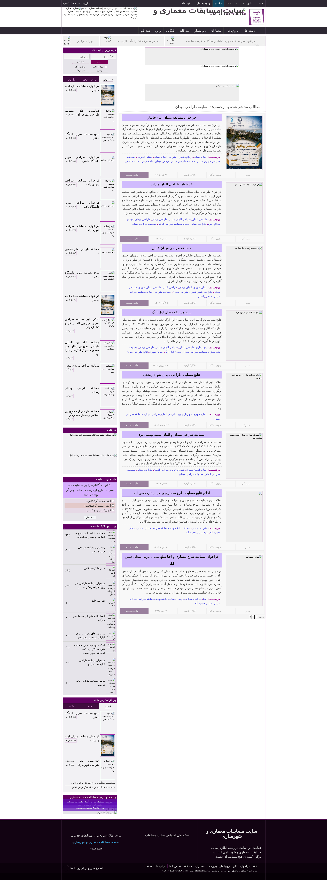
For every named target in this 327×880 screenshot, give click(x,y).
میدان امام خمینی (151, 161)
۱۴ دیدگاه (70, 331)
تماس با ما (247, 3)
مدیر (247, 175)
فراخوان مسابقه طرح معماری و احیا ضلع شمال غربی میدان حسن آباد (172, 560)
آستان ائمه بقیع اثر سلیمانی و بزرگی (89, 618)
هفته (71, 706)
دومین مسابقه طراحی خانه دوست (90, 682)
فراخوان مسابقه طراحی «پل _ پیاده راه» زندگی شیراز (90, 585)
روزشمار (200, 30)
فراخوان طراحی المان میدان (171, 184)
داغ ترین (71, 79)
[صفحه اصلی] (261, 30)
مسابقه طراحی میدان (183, 161)
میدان (166, 161)
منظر (209, 296)
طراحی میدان (159, 219)
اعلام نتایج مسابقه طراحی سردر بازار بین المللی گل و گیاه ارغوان (82, 323)
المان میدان (200, 156)
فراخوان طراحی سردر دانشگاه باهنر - (82, 159)
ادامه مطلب (132, 175)
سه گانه (185, 30)
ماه (90, 706)
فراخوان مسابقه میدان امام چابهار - (82, 88)
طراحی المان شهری (149, 287)
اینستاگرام (167, 3)
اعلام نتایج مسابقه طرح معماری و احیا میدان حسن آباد (171, 493)
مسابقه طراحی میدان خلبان (172, 248)
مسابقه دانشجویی (180, 528)
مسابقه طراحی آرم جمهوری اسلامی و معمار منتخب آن (82, 413)
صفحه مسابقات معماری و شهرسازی (95, 842)
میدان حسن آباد (203, 603)
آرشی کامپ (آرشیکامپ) (97, 505)
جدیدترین (108, 79)
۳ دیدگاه (69, 419)
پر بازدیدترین (90, 79)
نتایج (235, 866)
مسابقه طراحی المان (170, 223)
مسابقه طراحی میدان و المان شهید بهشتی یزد (172, 434)
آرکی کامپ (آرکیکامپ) (99, 501)
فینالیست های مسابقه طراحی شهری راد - (82, 112)
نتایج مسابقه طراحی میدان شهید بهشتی (171, 375)
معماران (216, 30)
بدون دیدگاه (215, 175)
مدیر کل (246, 238)
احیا (205, 598)
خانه (260, 3)
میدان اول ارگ (173, 351)
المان (204, 469)
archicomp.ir (201, 870)
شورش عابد (98, 600)
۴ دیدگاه (69, 369)
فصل (108, 706)
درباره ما (232, 3)
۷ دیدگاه (69, 358)
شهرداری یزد (184, 414)
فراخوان (245, 866)
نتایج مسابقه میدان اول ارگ (172, 312)
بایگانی (170, 30)
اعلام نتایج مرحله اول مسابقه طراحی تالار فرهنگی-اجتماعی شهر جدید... (89, 649)
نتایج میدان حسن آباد (196, 532)
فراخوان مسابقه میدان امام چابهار (171, 117)
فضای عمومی (145, 156)
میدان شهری (156, 351)
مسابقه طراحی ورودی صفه (82, 365)
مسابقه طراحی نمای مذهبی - (82, 251)
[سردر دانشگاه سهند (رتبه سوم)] (107, 812)
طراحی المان (199, 219)
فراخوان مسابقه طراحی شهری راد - (82, 182)
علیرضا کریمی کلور (94, 568)
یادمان (201, 296)
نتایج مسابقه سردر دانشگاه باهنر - (82, 136)
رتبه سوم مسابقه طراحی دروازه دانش (91, 549)
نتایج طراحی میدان (137, 351)
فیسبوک (159, 3)
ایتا (144, 3)
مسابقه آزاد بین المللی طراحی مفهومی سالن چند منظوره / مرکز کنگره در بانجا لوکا (82, 348)
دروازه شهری (185, 156)
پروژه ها (233, 30)
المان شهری (200, 287)
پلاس (136, 3)
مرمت (181, 598)
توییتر (151, 3)
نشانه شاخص (132, 161)
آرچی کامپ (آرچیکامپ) (98, 510)
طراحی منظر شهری (200, 291)
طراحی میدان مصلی (194, 223)
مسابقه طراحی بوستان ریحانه (82, 390)
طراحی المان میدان (165, 156)
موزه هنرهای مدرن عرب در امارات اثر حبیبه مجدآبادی (90, 635)
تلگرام (218, 3)
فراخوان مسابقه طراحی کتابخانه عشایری (92, 662)
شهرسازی (201, 347)
